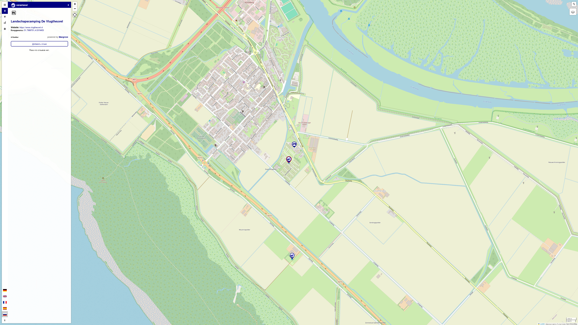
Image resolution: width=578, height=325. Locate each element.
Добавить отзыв (39, 43)
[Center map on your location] (75, 15)
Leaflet (542, 324)
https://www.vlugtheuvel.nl (31, 27)
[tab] (5, 5)
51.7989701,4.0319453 (34, 30)
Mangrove (63, 37)
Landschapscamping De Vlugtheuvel (37, 21)
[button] (14, 13)
